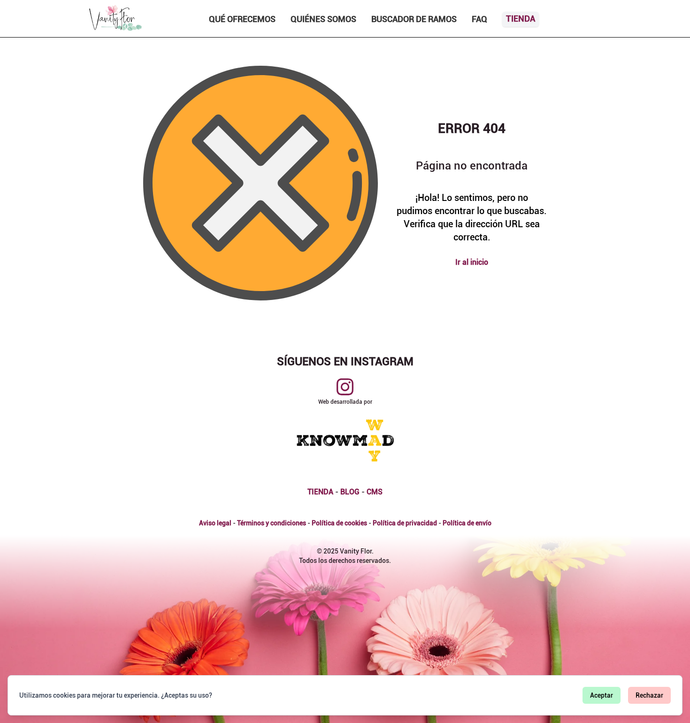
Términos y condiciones (271, 523)
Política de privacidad (405, 523)
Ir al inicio (471, 262)
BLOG (350, 491)
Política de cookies (339, 523)
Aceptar (601, 695)
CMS (375, 491)
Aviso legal (215, 523)
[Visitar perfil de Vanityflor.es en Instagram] (345, 387)
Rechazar (649, 695)
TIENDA (320, 491)
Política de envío (467, 523)
